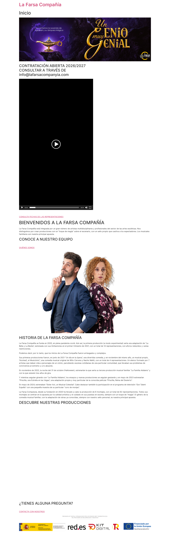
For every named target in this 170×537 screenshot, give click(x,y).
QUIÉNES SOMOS (26, 247)
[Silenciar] (86, 207)
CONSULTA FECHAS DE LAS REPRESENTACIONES (41, 217)
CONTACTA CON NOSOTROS (32, 511)
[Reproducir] (22, 207)
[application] (56, 144)
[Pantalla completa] (90, 207)
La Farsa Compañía (40, 4)
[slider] (54, 207)
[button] (56, 144)
